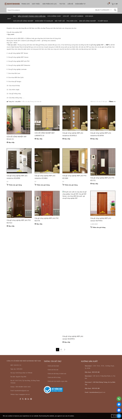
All (14, 16)
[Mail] (119, 416)
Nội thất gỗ (60, 21)
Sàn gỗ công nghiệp (87, 21)
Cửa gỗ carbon (77, 16)
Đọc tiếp (11, 142)
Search (115, 10)
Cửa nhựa (89, 16)
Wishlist (109, 3)
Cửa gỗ (66, 16)
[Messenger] (119, 404)
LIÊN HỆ (70, 4)
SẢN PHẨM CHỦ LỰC (50, 4)
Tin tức (62, 4)
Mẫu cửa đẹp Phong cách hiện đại (32, 16)
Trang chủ (25, 4)
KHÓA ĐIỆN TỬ (80, 4)
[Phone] (119, 399)
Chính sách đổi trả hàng (54, 377)
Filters (111, 101)
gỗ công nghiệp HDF (97, 45)
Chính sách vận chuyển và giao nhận (57, 381)
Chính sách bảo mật (53, 369)
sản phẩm (18, 101)
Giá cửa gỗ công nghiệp (23, 21)
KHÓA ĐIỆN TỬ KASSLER (44, 21)
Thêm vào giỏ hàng (15, 185)
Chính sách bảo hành (53, 366)
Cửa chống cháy (54, 16)
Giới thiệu (36, 4)
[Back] (9, 19)
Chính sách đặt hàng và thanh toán (57, 373)
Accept (115, 416)
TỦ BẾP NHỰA (103, 21)
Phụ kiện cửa (72, 21)
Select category (102, 10)
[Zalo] (119, 410)
